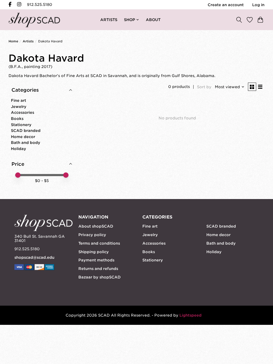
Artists (28, 41)
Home (13, 41)
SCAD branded (26, 130)
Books (17, 118)
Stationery (21, 125)
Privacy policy (92, 235)
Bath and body (25, 142)
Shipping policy (93, 252)
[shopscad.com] (34, 20)
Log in (258, 5)
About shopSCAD (95, 226)
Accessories (22, 112)
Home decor (23, 137)
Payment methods (96, 260)
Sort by (204, 87)
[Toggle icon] (239, 20)
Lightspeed (190, 315)
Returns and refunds (98, 268)
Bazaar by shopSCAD (99, 277)
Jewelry (18, 106)
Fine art (18, 100)
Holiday (18, 149)
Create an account (226, 5)
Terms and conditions (99, 243)
